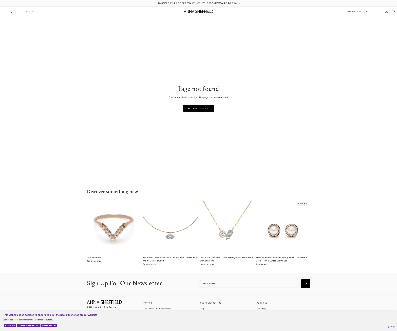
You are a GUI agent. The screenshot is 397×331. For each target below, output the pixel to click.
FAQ (202, 309)
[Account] (386, 11)
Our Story (261, 309)
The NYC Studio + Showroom (157, 309)
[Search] (10, 11)
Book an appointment (358, 12)
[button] (91, 227)
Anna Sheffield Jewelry (105, 307)
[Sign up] (305, 283)
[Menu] (4, 11)
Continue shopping (198, 108)
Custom (30, 12)
